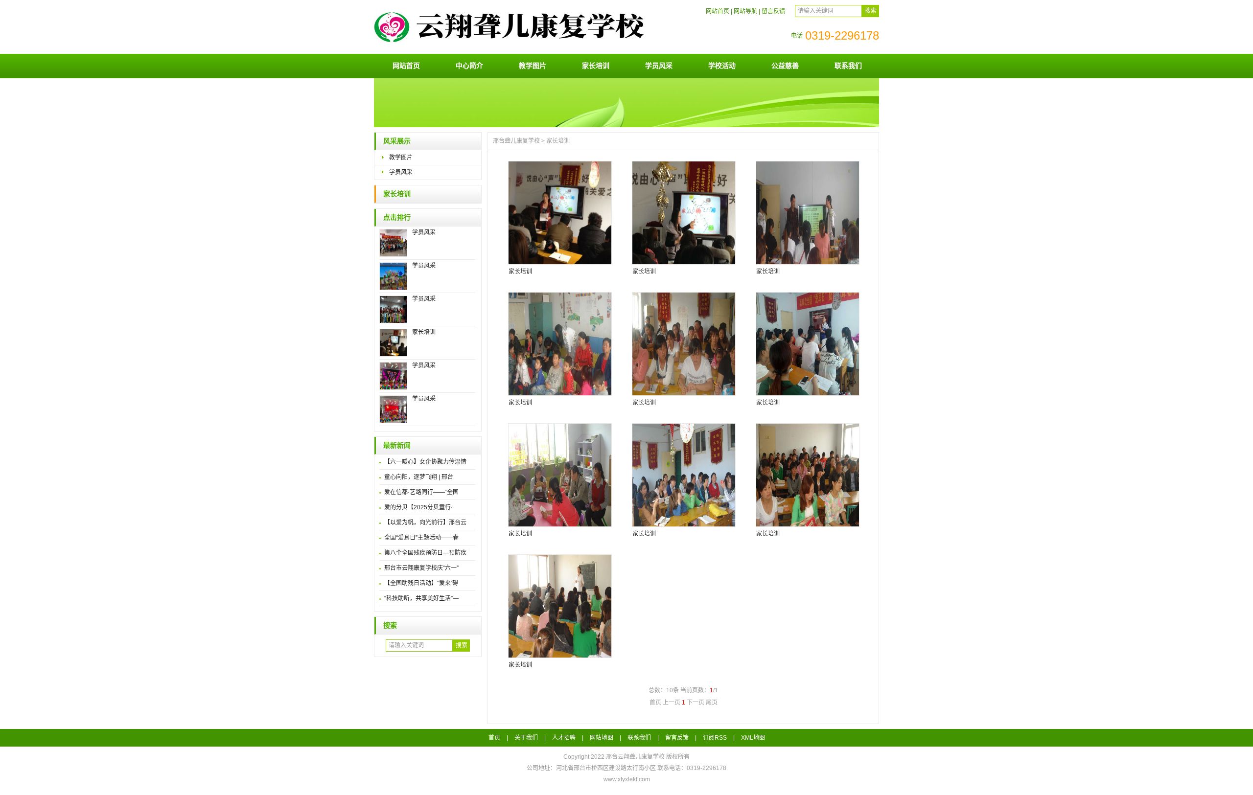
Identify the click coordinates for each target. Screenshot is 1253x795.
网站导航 (745, 11)
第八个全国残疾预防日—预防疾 (425, 552)
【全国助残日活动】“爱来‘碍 (421, 583)
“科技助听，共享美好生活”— (421, 598)
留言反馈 (773, 11)
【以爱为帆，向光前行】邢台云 (425, 522)
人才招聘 (564, 737)
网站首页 (717, 11)
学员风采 (659, 65)
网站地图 (601, 737)
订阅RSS (715, 737)
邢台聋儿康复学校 (516, 140)
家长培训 (595, 65)
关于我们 (526, 737)
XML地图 (753, 737)
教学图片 (532, 65)
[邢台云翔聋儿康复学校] (513, 49)
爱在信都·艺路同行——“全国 (421, 492)
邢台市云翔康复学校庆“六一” (421, 568)
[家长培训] (559, 213)
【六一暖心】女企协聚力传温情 (425, 461)
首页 (494, 737)
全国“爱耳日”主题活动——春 (421, 537)
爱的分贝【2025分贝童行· (418, 507)
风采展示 (397, 141)
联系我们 (848, 65)
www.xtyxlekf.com (626, 779)
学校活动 (722, 65)
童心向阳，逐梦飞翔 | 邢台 (418, 477)
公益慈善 (785, 65)
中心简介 (469, 65)
